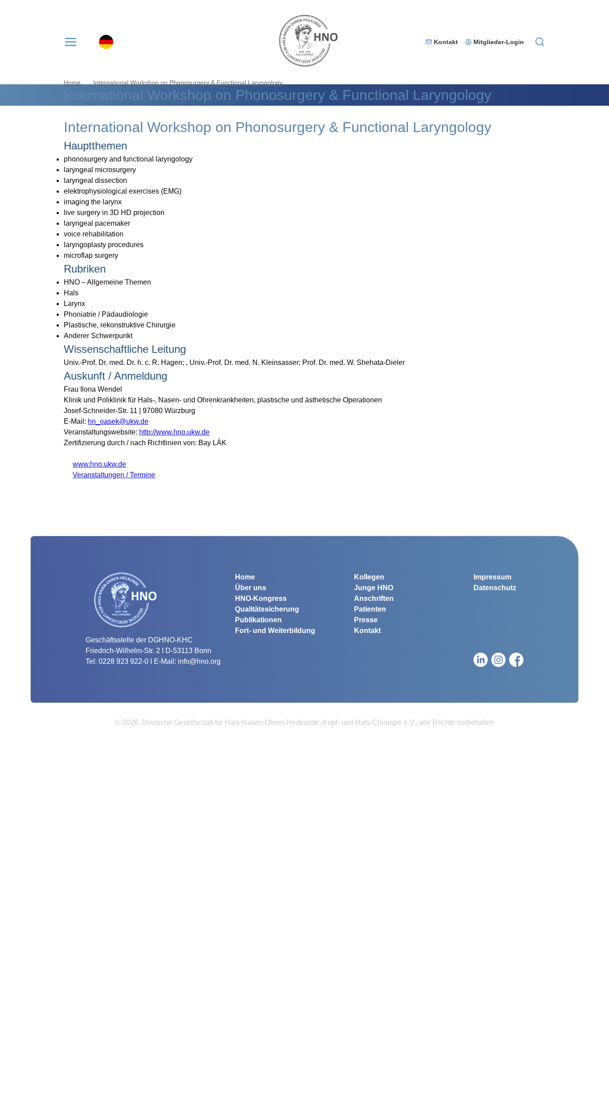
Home (72, 82)
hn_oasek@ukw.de (118, 421)
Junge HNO (373, 588)
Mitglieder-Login (498, 42)
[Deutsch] (106, 42)
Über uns (250, 588)
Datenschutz (494, 588)
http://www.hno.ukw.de (174, 432)
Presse (366, 620)
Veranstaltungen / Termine (109, 475)
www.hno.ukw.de (95, 464)
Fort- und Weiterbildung (275, 630)
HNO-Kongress (261, 598)
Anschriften (374, 598)
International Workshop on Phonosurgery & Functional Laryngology (188, 82)
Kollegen (369, 577)
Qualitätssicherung (267, 609)
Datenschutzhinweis (32, 1111)
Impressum (492, 577)
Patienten (370, 609)
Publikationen (258, 620)
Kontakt (446, 42)
